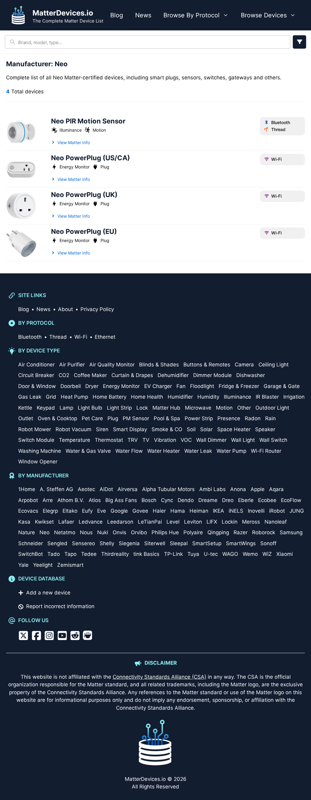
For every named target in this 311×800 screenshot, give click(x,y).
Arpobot (28, 500)
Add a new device (48, 593)
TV (145, 440)
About (65, 309)
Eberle (246, 500)
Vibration (165, 440)
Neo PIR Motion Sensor (88, 121)
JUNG (296, 511)
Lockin (230, 522)
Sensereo (83, 543)
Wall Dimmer (211, 440)
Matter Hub (166, 408)
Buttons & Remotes (206, 365)
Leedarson (120, 522)
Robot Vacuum (73, 429)
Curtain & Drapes (132, 375)
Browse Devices (264, 15)
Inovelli (256, 511)
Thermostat (109, 440)
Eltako (70, 511)
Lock (142, 408)
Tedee (89, 554)
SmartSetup (206, 543)
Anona (238, 489)
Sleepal (179, 543)
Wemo (250, 554)
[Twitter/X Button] (23, 635)
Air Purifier (72, 365)
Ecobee (267, 500)
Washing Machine (39, 451)
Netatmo (64, 532)
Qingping (218, 532)
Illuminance (71, 130)
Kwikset (44, 522)
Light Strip (119, 408)
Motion (99, 130)
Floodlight (202, 386)
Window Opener (37, 462)
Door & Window (37, 386)
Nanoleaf (276, 522)
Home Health (147, 397)
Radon (253, 418)
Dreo (228, 500)
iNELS (236, 511)
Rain (270, 418)
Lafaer (66, 522)
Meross (251, 522)
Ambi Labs (212, 489)
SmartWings (241, 543)
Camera (244, 365)
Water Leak (198, 451)
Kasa (24, 522)
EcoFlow (291, 500)
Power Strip (199, 418)
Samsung (291, 532)
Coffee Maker (90, 375)
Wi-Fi (276, 159)
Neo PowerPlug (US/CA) (90, 158)
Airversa (128, 489)
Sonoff (268, 543)
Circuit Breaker (36, 375)
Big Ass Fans (121, 500)
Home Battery (109, 397)
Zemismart (70, 565)
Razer (241, 532)
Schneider (30, 543)
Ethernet (105, 337)
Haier (159, 511)
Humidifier (180, 397)
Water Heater (163, 451)
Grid (51, 397)
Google (119, 511)
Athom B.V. (70, 500)
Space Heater (234, 429)
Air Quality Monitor (112, 365)
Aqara (276, 489)
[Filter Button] (299, 42)
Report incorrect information (60, 606)
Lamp (66, 408)
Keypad (46, 408)
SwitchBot (30, 554)
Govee (140, 511)
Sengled (57, 543)
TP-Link (173, 554)
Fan (181, 386)
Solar (206, 429)
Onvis (119, 532)
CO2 (64, 375)
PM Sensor (136, 418)
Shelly (107, 543)
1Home (26, 489)
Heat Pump (74, 397)
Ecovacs (28, 511)
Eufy (87, 511)
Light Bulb (90, 408)
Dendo (186, 500)
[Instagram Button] (49, 635)
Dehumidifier (173, 375)
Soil (191, 429)
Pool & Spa (167, 418)
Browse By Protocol (191, 15)
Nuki (102, 532)
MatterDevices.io (62, 13)
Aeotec (86, 489)
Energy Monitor (75, 166)
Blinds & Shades (159, 365)
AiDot (106, 489)
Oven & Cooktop (57, 418)
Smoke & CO (167, 429)
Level (172, 522)
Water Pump (231, 451)
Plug (105, 166)
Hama (177, 511)
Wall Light (243, 440)
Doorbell (70, 386)
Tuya (193, 554)
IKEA (218, 511)
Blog (116, 15)
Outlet (25, 418)
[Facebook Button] (36, 635)
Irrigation (294, 397)
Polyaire (193, 532)
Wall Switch (273, 440)
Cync (167, 500)
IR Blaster (267, 397)
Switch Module (36, 440)
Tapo (70, 554)
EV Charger (158, 386)
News (143, 15)
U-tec (211, 554)
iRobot (277, 511)
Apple (258, 489)
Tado (53, 554)
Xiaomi (284, 554)
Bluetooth (280, 122)
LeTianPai (150, 522)
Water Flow (129, 451)
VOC (186, 440)
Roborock (263, 532)
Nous (86, 532)
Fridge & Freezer (239, 386)
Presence (228, 418)
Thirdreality (115, 554)
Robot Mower (34, 429)
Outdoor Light (272, 408)
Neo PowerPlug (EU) (84, 231)
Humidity (208, 397)
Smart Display (130, 429)
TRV (133, 440)
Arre (48, 500)
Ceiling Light (273, 365)
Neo (44, 532)
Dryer (91, 386)
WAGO (230, 554)
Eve (101, 511)
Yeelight (43, 565)
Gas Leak (29, 397)
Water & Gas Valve (88, 451)
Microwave (198, 408)
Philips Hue (165, 532)
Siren (102, 429)
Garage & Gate (282, 386)
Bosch (149, 500)
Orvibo (139, 532)
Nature (26, 532)
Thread (278, 129)
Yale (23, 565)
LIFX (212, 522)
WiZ (267, 554)
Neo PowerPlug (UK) (84, 195)
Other (244, 408)
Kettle (25, 408)
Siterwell (154, 543)
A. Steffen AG (56, 489)
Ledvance (91, 522)
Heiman (199, 511)
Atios (95, 500)
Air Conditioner (36, 365)
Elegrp (50, 511)
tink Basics (146, 554)
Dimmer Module (212, 375)
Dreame (207, 500)
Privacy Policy (97, 309)
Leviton (193, 522)
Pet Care (92, 418)
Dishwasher (250, 375)
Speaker (265, 429)
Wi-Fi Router (266, 451)
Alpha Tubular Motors (168, 489)
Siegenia (129, 543)
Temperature (74, 440)
